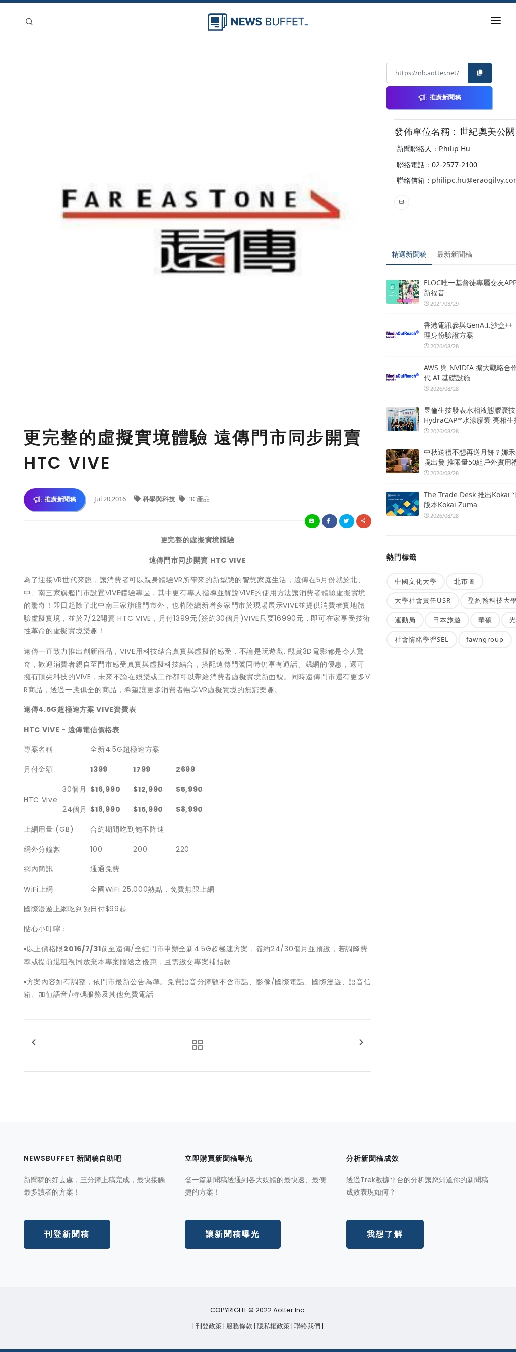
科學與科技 (160, 498)
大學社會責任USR (423, 600)
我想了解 (385, 1234)
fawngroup (485, 639)
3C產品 (198, 498)
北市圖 (464, 581)
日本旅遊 (447, 619)
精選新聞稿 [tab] (409, 254)
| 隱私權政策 (272, 1326)
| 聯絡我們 (306, 1326)
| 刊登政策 (207, 1326)
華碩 (485, 619)
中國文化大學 (416, 581)
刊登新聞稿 (67, 1234)
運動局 (405, 619)
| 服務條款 (238, 1326)
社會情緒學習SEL (422, 639)
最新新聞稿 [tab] (454, 254)
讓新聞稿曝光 (233, 1234)
